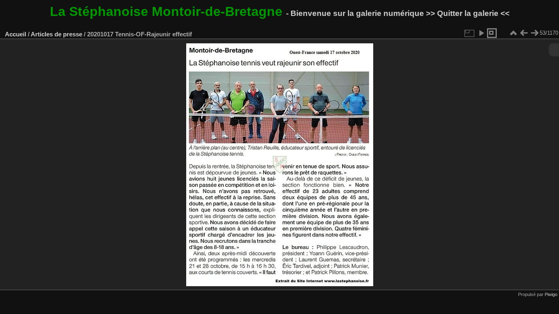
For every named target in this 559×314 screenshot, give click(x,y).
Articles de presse (56, 34)
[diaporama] (481, 33)
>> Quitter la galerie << (467, 13)
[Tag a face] (492, 33)
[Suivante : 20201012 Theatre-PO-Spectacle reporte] (534, 33)
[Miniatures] (513, 33)
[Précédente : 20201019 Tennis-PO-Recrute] (523, 33)
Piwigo (551, 294)
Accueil (15, 34)
